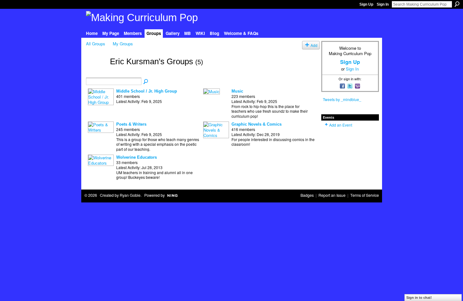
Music (237, 91)
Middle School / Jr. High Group (146, 91)
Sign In (383, 4)
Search (457, 4)
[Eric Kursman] (96, 72)
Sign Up (366, 4)
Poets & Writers (131, 124)
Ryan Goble (130, 195)
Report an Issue (332, 195)
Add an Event (340, 125)
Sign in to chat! (419, 297)
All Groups (95, 44)
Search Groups (146, 82)
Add (314, 45)
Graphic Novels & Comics (257, 124)
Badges (307, 195)
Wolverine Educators (136, 157)
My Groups (123, 44)
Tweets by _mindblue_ (342, 99)
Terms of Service (364, 195)
